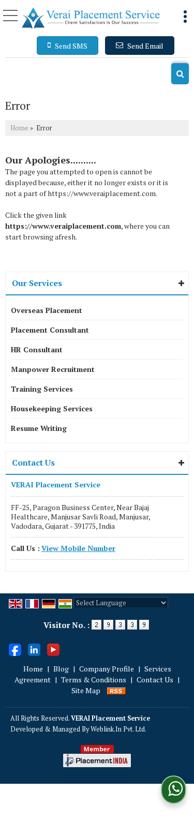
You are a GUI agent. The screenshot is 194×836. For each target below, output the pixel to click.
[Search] (180, 73)
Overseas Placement (46, 310)
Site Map (85, 690)
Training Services (42, 389)
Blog (61, 669)
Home (19, 128)
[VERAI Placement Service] (91, 18)
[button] (78, 548)
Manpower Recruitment (53, 369)
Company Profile (106, 669)
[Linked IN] (34, 648)
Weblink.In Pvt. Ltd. (118, 729)
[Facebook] (15, 648)
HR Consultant (37, 349)
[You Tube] (53, 648)
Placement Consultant (50, 330)
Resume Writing (39, 428)
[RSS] (116, 690)
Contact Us (155, 679)
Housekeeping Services (52, 408)
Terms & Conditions (93, 679)
